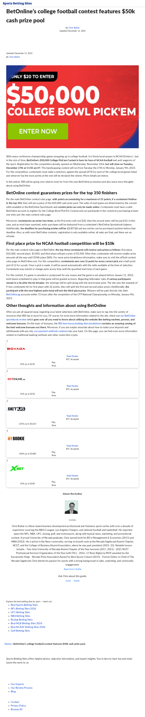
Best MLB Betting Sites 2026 (26, 623)
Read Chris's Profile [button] (72, 569)
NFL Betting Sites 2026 (23, 608)
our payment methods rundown (51, 331)
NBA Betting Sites (20, 616)
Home (8, 644)
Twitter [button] (76, 581)
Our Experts (17, 684)
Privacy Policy (18, 706)
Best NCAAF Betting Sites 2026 (28, 627)
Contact (15, 702)
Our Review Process (21, 688)
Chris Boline (74, 28)
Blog (13, 691)
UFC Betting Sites (20, 612)
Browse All (16, 709)
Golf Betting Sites (20, 631)
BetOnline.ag (13, 294)
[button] (72, 353)
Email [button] (68, 581)
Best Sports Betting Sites (24, 605)
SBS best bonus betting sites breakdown (79, 323)
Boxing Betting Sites (22, 620)
